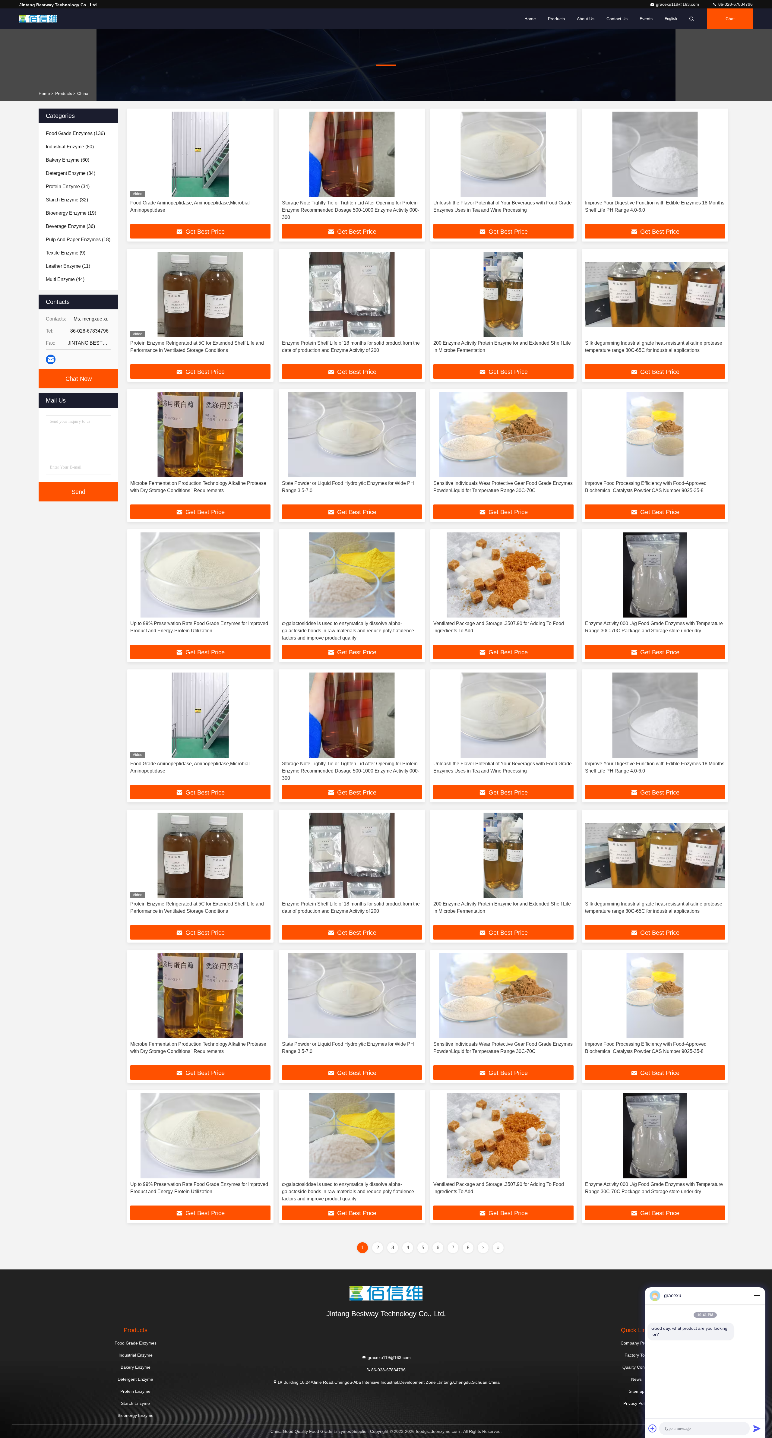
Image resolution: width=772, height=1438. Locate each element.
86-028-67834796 (735, 4)
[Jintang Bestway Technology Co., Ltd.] (38, 18)
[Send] (757, 1428)
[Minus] (757, 1295)
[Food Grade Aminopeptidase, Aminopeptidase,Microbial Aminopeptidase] (200, 154)
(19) (71, 213)
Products (556, 18)
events (646, 18)
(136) (75, 133)
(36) (70, 226)
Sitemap (636, 1391)
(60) (67, 160)
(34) (70, 173)
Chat (730, 18)
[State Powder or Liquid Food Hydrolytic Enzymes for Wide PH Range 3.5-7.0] (352, 434)
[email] (51, 359)
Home (530, 18)
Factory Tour (637, 1355)
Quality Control (636, 1367)
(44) (65, 279)
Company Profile (636, 1343)
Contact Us (617, 18)
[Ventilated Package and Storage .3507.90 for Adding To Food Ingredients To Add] (503, 575)
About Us (585, 18)
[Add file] (652, 1428)
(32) (67, 199)
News (636, 1379)
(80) (70, 146)
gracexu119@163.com (678, 4)
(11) (68, 266)
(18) (78, 239)
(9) (65, 252)
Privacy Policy (636, 1403)
